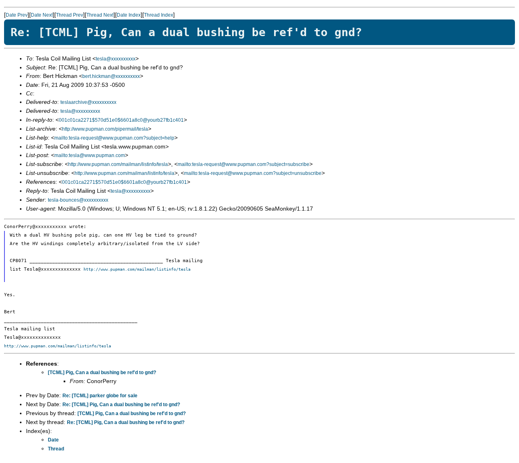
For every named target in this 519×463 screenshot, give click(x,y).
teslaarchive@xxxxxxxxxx (88, 102)
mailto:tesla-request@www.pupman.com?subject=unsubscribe (253, 173)
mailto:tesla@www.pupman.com (89, 155)
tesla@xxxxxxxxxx (115, 59)
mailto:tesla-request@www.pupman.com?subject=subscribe (243, 164)
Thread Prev (69, 15)
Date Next (42, 15)
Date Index (129, 15)
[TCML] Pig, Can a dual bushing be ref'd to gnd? (102, 372)
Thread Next (100, 15)
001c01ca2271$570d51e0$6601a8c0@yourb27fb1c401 (121, 120)
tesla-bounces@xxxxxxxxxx (78, 200)
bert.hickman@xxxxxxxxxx (111, 76)
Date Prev (17, 15)
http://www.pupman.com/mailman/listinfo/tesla (118, 164)
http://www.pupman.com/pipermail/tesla (105, 129)
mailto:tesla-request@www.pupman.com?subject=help (114, 138)
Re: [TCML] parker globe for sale (99, 395)
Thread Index (158, 15)
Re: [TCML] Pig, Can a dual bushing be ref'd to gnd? (121, 404)
